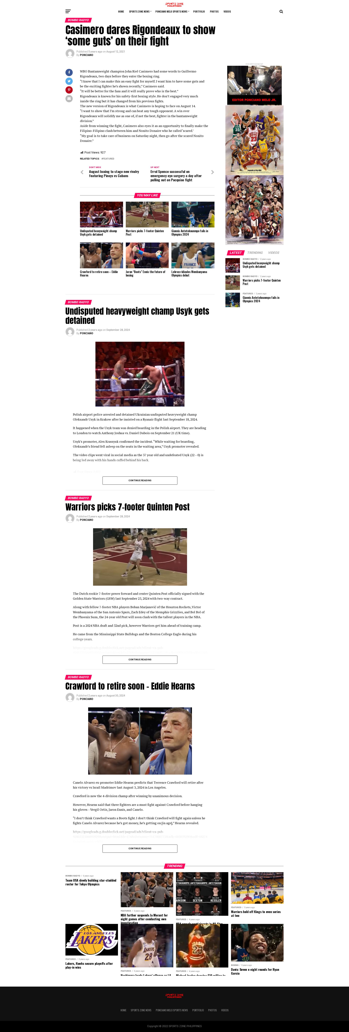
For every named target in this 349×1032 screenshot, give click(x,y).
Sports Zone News (139, 11)
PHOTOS (214, 11)
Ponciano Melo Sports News (171, 11)
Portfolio (199, 11)
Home (121, 11)
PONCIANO (86, 55)
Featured (108, 159)
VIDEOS (227, 11)
